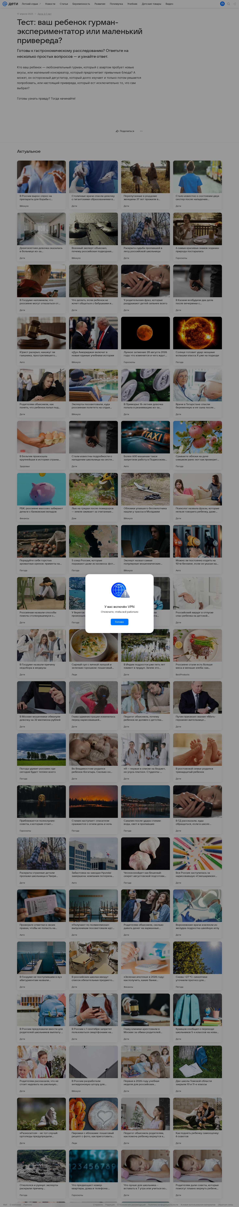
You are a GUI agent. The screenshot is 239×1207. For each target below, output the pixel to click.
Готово (119, 622)
